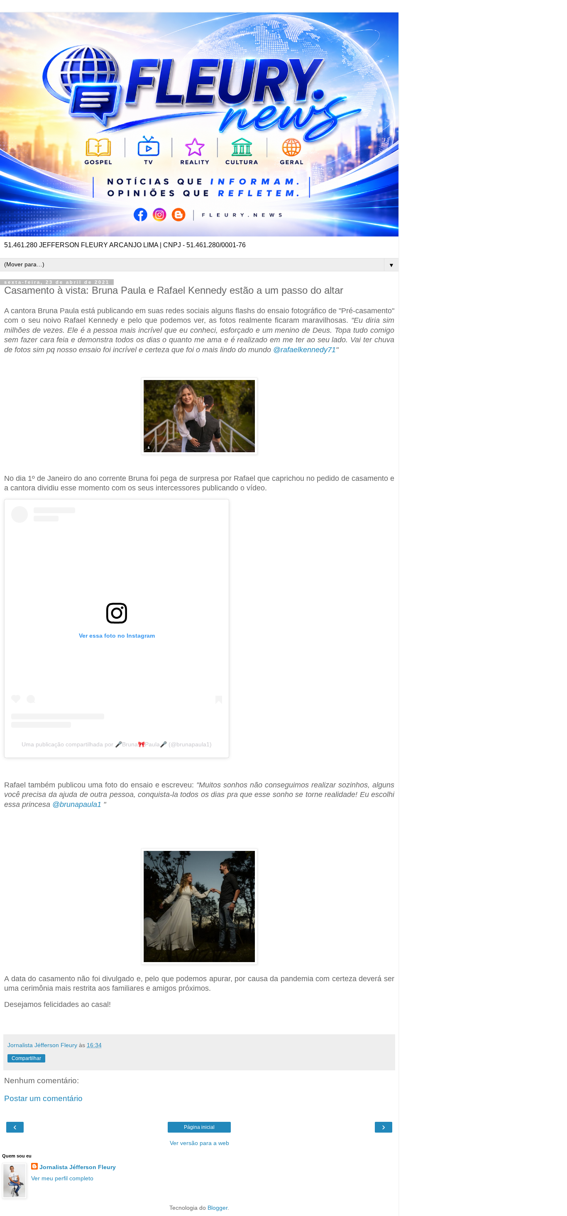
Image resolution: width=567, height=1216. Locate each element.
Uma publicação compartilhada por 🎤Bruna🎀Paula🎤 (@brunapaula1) (117, 744)
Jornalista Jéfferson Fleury (77, 1167)
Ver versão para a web (199, 1143)
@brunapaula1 (76, 804)
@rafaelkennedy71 (304, 350)
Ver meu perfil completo (62, 1178)
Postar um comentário (43, 1098)
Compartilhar (26, 1058)
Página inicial (199, 1127)
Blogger (217, 1207)
